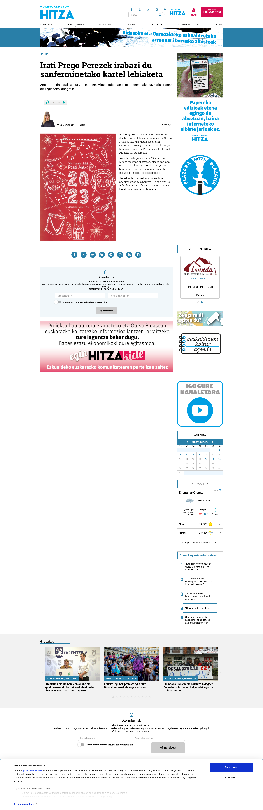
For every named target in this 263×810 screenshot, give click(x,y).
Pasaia (81, 125)
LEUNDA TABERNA (200, 287)
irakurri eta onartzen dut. (85, 302)
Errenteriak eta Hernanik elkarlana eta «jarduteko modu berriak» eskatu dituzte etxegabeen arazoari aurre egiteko (69, 687)
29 (195, 450)
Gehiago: (186, 542)
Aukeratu (230, 777)
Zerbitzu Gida (200, 249)
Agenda (131, 24)
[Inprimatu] (138, 255)
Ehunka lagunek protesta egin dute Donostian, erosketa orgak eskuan (125, 685)
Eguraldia (200, 483)
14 (206, 459)
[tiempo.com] (220, 489)
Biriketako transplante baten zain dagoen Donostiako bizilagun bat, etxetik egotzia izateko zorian (188, 687)
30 (202, 450)
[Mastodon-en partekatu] (93, 255)
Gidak (219, 24)
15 (213, 459)
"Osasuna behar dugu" (198, 608)
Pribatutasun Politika (73, 302)
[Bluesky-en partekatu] (102, 255)
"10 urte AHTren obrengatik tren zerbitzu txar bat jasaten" (199, 581)
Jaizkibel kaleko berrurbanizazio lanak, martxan (198, 596)
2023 (163, 124)
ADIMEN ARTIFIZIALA (189, 24)
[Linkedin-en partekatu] (129, 255)
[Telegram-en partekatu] (111, 255)
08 (171, 124)
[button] (204, 542)
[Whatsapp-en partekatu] (120, 255)
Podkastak (105, 24)
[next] (212, 442)
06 (168, 124)
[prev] (187, 442)
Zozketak (157, 24)
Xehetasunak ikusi (24, 804)
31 (208, 450)
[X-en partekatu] (84, 255)
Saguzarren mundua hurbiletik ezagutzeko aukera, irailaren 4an (197, 619)
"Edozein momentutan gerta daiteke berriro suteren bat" (198, 566)
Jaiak (44, 54)
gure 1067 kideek (32, 770)
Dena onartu (231, 767)
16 (219, 459)
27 (182, 450)
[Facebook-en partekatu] (74, 255)
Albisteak (46, 24)
